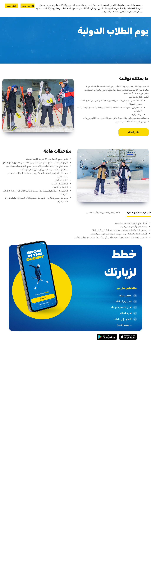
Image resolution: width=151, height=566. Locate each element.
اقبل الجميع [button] (11, 6)
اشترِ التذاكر (133, 132)
